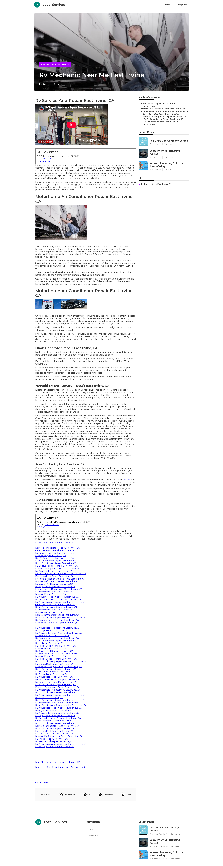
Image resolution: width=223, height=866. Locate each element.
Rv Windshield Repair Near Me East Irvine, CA (58, 633)
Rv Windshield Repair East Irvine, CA (53, 571)
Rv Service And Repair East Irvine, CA (54, 584)
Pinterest (108, 794)
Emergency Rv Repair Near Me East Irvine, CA (58, 589)
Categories (182, 4)
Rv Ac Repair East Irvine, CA (49, 643)
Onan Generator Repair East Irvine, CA (55, 550)
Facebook (70, 794)
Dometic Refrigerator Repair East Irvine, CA (57, 548)
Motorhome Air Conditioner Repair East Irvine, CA (60, 573)
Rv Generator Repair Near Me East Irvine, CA (58, 599)
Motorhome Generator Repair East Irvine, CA (58, 679)
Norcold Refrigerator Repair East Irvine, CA (57, 581)
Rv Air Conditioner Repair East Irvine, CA (55, 561)
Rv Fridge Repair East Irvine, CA (51, 630)
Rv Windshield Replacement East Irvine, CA (57, 628)
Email (129, 794)
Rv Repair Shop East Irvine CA (55, 64)
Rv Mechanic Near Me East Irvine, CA (54, 733)
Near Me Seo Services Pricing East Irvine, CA (57, 762)
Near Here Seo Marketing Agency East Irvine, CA (60, 767)
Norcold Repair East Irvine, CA (50, 555)
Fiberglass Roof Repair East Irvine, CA (54, 576)
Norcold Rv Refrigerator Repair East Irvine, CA (58, 666)
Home (167, 4)
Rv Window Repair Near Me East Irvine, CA (57, 597)
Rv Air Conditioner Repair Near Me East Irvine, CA (60, 602)
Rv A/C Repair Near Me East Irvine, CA (54, 542)
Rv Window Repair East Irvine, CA (52, 635)
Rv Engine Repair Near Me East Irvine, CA (56, 566)
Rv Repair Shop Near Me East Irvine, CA (55, 553)
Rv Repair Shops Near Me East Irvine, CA (55, 659)
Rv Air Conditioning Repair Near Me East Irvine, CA (60, 661)
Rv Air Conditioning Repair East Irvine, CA (56, 607)
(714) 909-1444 (44, 159)
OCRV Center (44, 161)
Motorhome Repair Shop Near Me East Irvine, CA (60, 579)
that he (126, 479)
